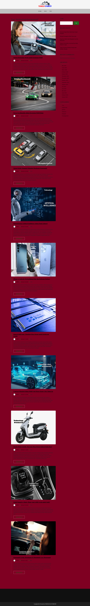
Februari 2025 (65, 95)
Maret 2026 (64, 69)
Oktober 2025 (65, 80)
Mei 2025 (64, 90)
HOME (40, 11)
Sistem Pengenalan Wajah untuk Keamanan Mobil (28, 57)
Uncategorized (65, 115)
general (63, 109)
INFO (45, 11)
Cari (61, 18)
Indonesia (64, 111)
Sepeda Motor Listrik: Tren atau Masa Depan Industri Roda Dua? (32, 447)
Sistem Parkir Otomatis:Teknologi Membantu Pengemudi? (30, 168)
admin (17, 60)
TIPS (50, 11)
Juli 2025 (64, 86)
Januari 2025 (65, 97)
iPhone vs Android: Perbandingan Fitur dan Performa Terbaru (31, 279)
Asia (63, 105)
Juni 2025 (64, 88)
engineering (64, 107)
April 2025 (64, 92)
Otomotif (64, 113)
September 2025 (65, 82)
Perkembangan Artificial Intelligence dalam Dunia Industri (30, 223)
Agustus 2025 (65, 84)
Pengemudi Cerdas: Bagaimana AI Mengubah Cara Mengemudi (32, 557)
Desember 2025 (65, 76)
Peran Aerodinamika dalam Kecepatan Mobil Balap (28, 113)
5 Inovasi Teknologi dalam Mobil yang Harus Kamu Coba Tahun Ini (33, 391)
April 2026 (64, 67)
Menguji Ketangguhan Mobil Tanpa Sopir (68, 36)
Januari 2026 (65, 74)
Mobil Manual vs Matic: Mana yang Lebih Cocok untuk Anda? (31, 502)
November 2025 (65, 78)
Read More (18, 72)
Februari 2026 (65, 71)
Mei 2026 (64, 65)
